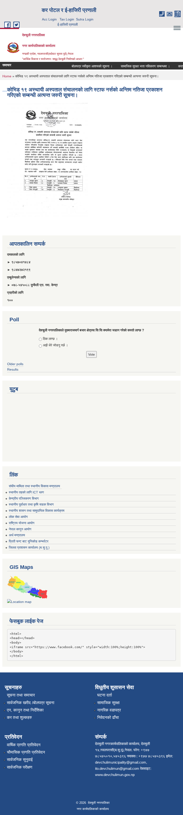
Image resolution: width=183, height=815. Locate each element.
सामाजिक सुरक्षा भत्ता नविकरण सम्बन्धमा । (140, 66)
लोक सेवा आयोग (18, 517)
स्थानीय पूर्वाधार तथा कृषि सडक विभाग (31, 504)
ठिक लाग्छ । (50, 339)
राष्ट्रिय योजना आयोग (21, 523)
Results (12, 369)
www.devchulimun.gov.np (115, 775)
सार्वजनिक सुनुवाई (20, 759)
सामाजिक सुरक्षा (108, 703)
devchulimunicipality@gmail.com (120, 762)
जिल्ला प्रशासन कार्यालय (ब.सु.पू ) (29, 547)
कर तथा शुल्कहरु (19, 717)
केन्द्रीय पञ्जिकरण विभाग (24, 498)
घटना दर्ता (104, 695)
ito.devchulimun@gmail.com (117, 768)
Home (6, 76)
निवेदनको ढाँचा (108, 717)
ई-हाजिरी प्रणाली (67, 24)
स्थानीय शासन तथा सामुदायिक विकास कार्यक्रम (36, 510)
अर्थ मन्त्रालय (17, 535)
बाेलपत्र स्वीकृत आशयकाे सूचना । (87, 66)
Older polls (15, 364)
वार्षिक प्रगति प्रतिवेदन (24, 745)
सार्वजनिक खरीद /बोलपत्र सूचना (30, 703)
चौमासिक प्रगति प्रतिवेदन (26, 752)
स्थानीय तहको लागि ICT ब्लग (26, 492)
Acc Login (49, 19)
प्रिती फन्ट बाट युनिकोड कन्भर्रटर (28, 541)
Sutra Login (84, 19)
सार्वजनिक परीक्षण (19, 767)
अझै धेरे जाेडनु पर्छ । (55, 345)
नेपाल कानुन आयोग (20, 529)
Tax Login (67, 19)
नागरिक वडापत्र (109, 710)
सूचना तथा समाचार (21, 695)
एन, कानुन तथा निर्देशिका (25, 710)
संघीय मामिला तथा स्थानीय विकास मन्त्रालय (34, 486)
